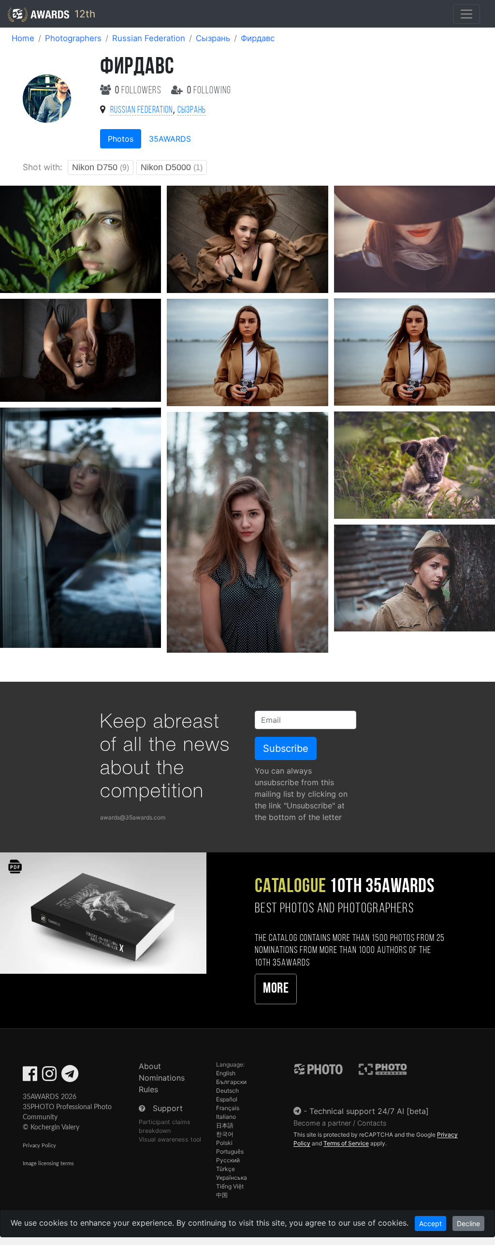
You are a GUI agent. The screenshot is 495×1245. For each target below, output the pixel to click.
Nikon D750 (100, 167)
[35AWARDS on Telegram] (69, 1077)
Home (23, 38)
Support (168, 1108)
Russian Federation (148, 38)
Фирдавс (258, 38)
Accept (430, 1223)
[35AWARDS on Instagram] (49, 1077)
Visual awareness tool (170, 1139)
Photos (120, 139)
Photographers (73, 38)
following (209, 91)
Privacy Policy (39, 1145)
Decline (468, 1223)
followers (139, 91)
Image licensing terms (48, 1163)
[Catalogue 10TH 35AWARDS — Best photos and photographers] (103, 912)
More (276, 988)
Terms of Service (346, 1143)
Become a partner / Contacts (340, 1123)
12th (83, 14)
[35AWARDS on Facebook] (30, 1077)
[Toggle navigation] (466, 14)
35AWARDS (170, 139)
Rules (148, 1089)
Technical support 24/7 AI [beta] (369, 1111)
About (150, 1066)
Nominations (162, 1078)
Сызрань (213, 38)
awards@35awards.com (132, 817)
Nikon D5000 (172, 167)
